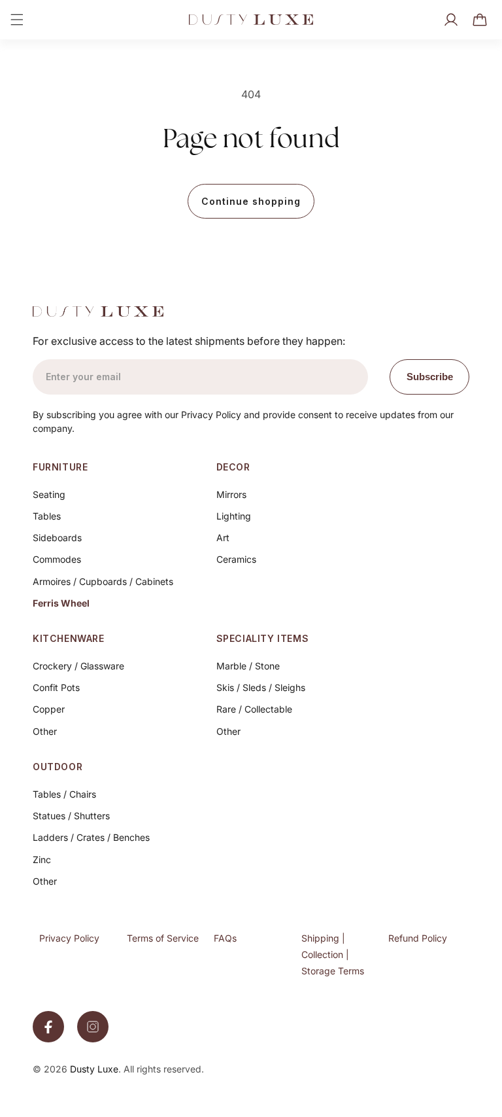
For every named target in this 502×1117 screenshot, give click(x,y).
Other (45, 731)
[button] (17, 19)
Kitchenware (69, 638)
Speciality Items (262, 638)
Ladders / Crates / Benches (91, 837)
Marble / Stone (248, 665)
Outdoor (57, 766)
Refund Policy (417, 938)
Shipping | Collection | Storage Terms (332, 954)
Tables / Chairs (64, 794)
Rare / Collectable (254, 709)
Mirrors (231, 494)
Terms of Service (163, 938)
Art (222, 537)
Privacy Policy (69, 938)
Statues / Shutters (71, 815)
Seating (49, 494)
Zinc (42, 859)
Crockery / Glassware (78, 665)
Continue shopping (251, 201)
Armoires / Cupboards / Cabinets (103, 581)
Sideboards (57, 537)
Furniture (60, 466)
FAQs (225, 938)
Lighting (233, 516)
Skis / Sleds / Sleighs (260, 687)
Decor (233, 466)
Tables (47, 516)
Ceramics (236, 559)
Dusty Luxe (94, 1068)
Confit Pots (56, 687)
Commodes (57, 559)
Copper (49, 709)
